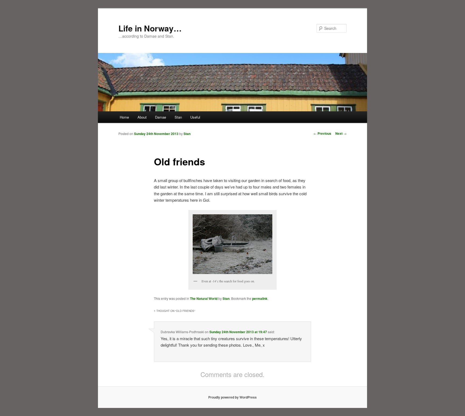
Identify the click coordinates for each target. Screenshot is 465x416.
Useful (195, 117)
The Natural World (203, 298)
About (142, 117)
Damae (160, 117)
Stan (178, 117)
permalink (259, 298)
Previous (322, 133)
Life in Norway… (150, 28)
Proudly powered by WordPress (232, 397)
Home (124, 117)
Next (341, 133)
